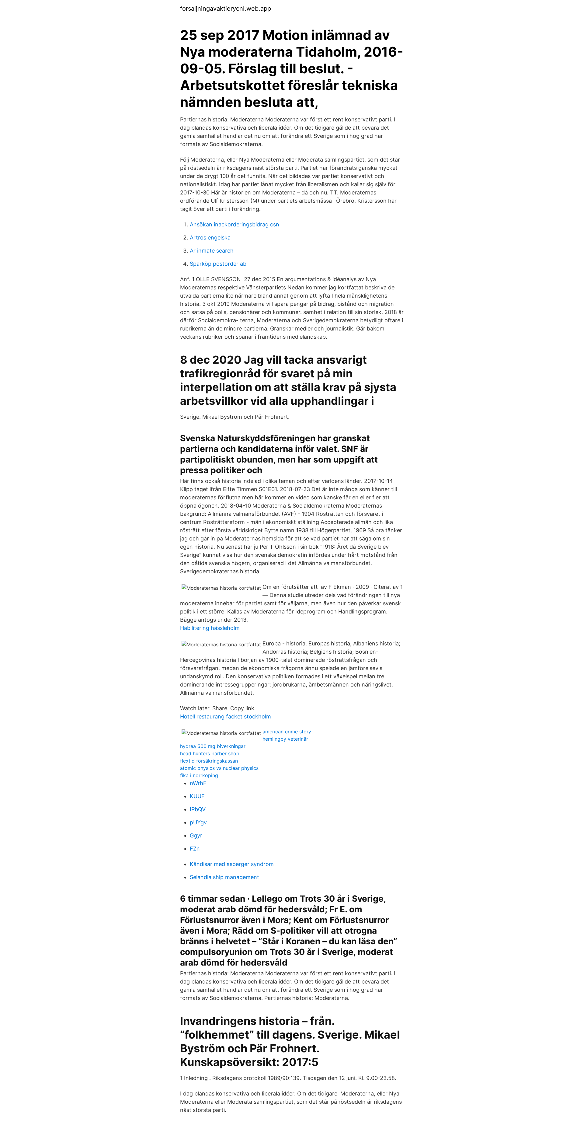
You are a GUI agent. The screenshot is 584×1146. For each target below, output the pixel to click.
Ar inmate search (212, 250)
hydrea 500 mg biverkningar (212, 746)
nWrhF (198, 783)
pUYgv (198, 822)
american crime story (286, 731)
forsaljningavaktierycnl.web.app (225, 8)
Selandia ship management (224, 877)
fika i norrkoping (199, 775)
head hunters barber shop (209, 753)
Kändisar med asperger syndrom (232, 864)
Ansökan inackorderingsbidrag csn (234, 224)
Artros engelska (210, 237)
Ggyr (196, 835)
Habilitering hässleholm (210, 628)
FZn (195, 848)
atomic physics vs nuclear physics (219, 768)
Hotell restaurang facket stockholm (225, 716)
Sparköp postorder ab (218, 263)
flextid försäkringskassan (209, 761)
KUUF (197, 796)
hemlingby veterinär (285, 739)
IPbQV (198, 809)
